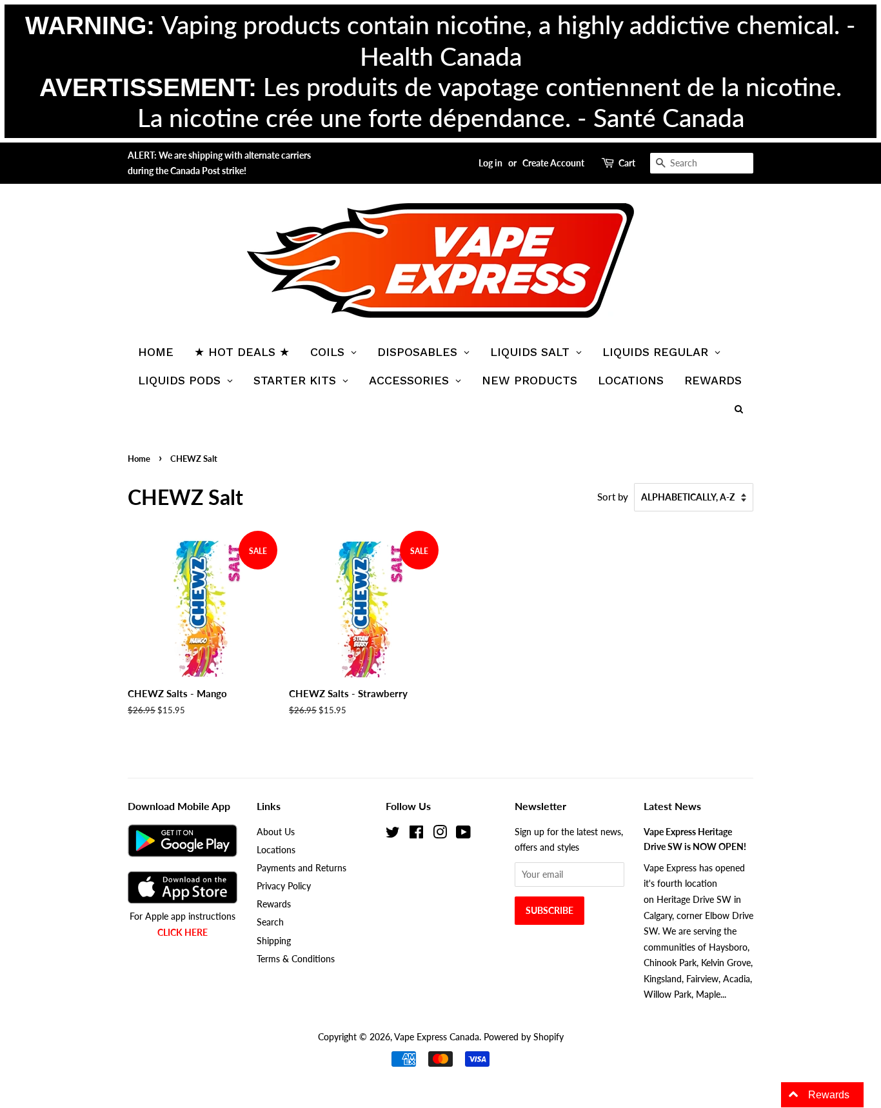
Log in (490, 162)
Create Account (553, 162)
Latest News (672, 806)
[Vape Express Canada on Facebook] (416, 834)
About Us (276, 831)
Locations (276, 849)
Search (270, 921)
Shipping (274, 940)
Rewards (274, 903)
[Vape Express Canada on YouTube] (463, 834)
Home (139, 458)
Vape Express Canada (436, 1036)
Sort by (612, 496)
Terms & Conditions (296, 958)
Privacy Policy (284, 885)
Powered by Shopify (524, 1036)
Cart (627, 162)
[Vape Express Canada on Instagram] (440, 834)
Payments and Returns (301, 867)
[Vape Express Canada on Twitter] (393, 834)
